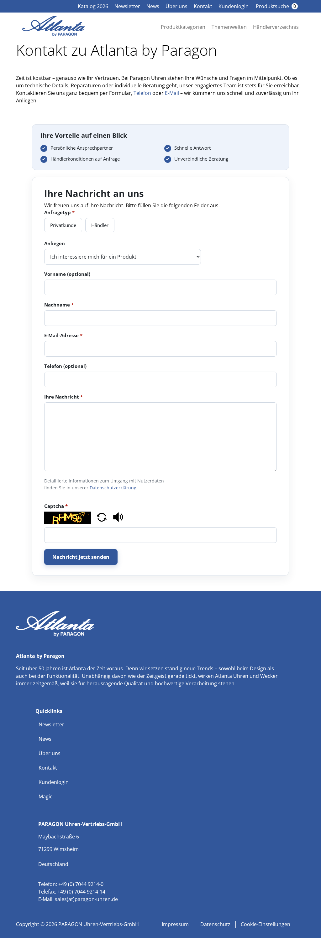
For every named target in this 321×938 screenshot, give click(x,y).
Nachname (59, 305)
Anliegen (54, 243)
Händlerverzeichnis (276, 26)
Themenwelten (229, 26)
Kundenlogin (233, 6)
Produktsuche (272, 6)
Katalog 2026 (93, 6)
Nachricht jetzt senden (80, 557)
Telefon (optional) (65, 366)
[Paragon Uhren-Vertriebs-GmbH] (53, 34)
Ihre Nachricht (63, 397)
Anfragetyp (59, 212)
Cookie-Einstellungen (265, 924)
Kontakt (203, 6)
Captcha (56, 506)
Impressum (175, 924)
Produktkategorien (183, 26)
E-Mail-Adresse (63, 335)
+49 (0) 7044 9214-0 (80, 884)
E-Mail (172, 93)
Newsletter (127, 6)
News (152, 6)
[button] (102, 518)
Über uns (176, 6)
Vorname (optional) (67, 274)
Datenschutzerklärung (113, 488)
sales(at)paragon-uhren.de (86, 899)
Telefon (142, 93)
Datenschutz (214, 924)
